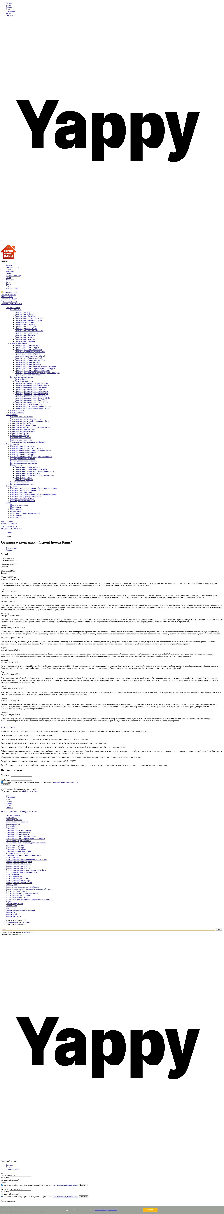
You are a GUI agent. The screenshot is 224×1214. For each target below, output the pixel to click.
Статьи (8, 5)
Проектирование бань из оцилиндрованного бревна (26, 860)
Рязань (8, 269)
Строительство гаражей (15, 845)
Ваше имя (5, 775)
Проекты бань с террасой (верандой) (29, 318)
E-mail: (3, 1182)
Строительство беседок (15, 847)
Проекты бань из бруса (24, 312)
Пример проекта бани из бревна (27, 473)
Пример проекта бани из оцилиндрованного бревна (35, 476)
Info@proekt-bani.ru (29, 791)
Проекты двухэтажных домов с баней (30, 356)
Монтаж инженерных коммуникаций (20, 910)
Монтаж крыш (11, 906)
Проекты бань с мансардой (25, 327)
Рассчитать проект (8, 295)
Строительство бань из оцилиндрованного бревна (26, 843)
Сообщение (5, 780)
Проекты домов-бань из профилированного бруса (35, 369)
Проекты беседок (12, 826)
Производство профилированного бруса (22, 893)
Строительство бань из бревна (18, 832)
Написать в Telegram (9, 299)
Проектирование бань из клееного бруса (22, 872)
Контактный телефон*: (10, 1180)
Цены (8, 9)
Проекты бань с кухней (24, 337)
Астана (8, 282)
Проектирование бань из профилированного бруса (26, 870)
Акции (8, 13)
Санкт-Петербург (12, 267)
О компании (10, 11)
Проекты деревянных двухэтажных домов (32, 383)
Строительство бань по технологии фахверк (23, 855)
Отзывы (9, 7)
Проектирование (12, 857)
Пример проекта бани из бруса (27, 467)
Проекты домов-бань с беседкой (27, 362)
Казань (8, 278)
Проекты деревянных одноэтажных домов (32, 385)
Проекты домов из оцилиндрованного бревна (33, 406)
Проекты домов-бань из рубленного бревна (32, 371)
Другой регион (12, 288)
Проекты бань (11, 818)
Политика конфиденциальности (106, 1210)
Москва (9, 265)
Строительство (12, 828)
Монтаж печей (11, 914)
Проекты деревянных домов (17, 822)
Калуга (8, 284)
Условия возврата (12, 1169)
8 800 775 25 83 (7, 297)
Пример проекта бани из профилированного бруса (35, 471)
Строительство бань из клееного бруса (21, 837)
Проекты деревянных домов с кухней (30, 389)
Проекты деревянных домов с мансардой (31, 394)
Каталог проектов (13, 816)
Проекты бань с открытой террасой (29, 331)
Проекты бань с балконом (25, 335)
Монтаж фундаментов (14, 904)
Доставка (9, 1165)
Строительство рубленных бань (18, 841)
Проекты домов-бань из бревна (27, 354)
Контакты (9, 15)
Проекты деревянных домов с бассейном (31, 402)
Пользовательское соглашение (18, 922)
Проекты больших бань (24, 322)
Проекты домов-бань (14, 820)
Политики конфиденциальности (65, 782)
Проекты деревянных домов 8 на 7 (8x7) (31, 400)
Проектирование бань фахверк (18, 881)
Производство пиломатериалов (18, 895)
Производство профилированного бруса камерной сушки (29, 889)
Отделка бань (11, 908)
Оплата (8, 1167)
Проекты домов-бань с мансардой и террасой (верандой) (37, 373)
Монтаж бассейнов (13, 916)
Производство (11, 885)
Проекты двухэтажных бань (26, 329)
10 (14, 727)
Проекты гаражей (13, 824)
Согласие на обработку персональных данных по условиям (40, 782)
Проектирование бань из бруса (18, 866)
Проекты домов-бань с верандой (28, 364)
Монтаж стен (11, 912)
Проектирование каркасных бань (19, 883)
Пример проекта (12, 874)
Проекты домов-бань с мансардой (28, 358)
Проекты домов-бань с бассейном (28, 350)
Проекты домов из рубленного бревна (30, 404)
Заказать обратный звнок (11, 812)
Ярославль (10, 280)
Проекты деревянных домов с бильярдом (31, 392)
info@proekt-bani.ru (29, 812)
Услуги (8, 902)
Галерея (9, 3)
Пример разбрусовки (23, 478)
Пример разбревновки (24, 480)
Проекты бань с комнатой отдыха (28, 320)
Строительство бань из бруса (17, 834)
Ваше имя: (5, 1177)
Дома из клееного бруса (24, 381)
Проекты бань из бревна (24, 314)
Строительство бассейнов (16, 849)
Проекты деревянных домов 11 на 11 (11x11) (32, 398)
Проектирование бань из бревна (18, 864)
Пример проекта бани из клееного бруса (31, 469)
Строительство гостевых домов (18, 830)
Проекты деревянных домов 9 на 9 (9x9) (31, 396)
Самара (8, 274)
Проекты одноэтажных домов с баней (30, 352)
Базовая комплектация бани (17, 853)
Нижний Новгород (13, 276)
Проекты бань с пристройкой (26, 333)
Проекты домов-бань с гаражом (27, 345)
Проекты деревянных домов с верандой (31, 387)
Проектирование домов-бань (17, 878)
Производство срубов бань (16, 891)
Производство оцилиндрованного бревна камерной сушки (29, 899)
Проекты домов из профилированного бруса (33, 408)
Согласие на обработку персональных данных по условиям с (41, 1185)
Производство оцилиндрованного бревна (22, 887)
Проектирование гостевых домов (19, 862)
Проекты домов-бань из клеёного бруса (30, 360)
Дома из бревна (21, 379)
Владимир (10, 271)
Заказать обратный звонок (11, 304)
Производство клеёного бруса (18, 897)
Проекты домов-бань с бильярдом (28, 375)
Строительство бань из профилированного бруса (25, 839)
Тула (7, 286)
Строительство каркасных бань (18, 851)
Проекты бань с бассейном (25, 316)
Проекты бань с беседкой (25, 324)
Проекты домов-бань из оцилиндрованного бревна (35, 366)
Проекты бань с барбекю (25, 341)
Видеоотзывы (11, 548)
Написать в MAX (10, 302)
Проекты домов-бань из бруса (27, 348)
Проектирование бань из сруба (18, 868)
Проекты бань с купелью (25, 339)
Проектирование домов (15, 876)
